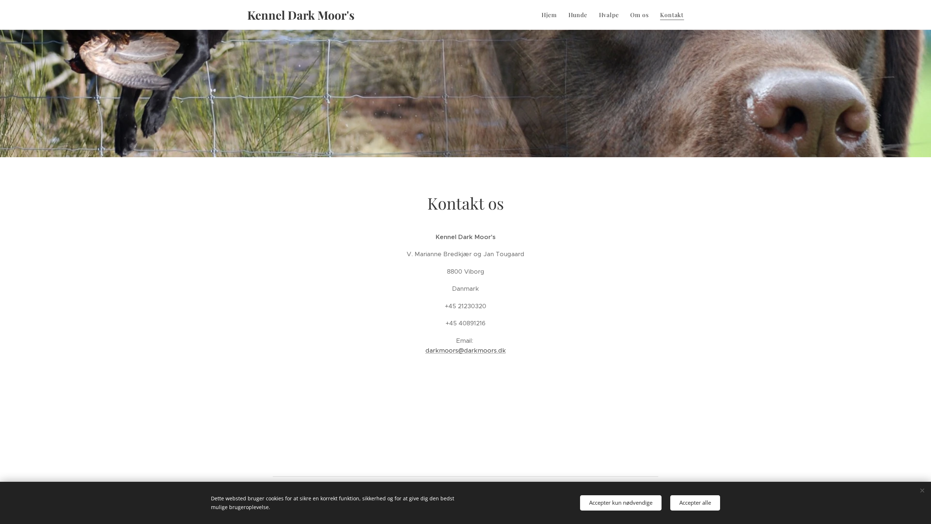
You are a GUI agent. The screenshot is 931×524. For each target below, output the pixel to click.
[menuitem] (551, 15)
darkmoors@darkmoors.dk (465, 350)
